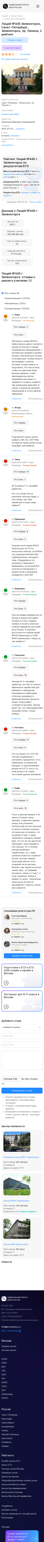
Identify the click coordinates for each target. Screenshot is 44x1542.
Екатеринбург (7, 1426)
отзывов (25, 54)
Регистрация (7, 1517)
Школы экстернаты (10, 1476)
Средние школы (8, 1346)
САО (3, 1370)
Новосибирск (7, 1422)
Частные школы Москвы (12, 1469)
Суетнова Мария (19, 916)
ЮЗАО (4, 1359)
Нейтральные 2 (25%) (15, 303)
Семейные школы (9, 1472)
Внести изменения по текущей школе (18, 1513)
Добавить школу (9, 1510)
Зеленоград (6, 1394)
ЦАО (3, 1390)
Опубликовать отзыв (22, 1090)
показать (20, 129)
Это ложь (19, 334)
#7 (13, 407)
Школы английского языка (13, 1484)
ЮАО (3, 1374)
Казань (4, 1430)
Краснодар (6, 1418)
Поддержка (6, 1506)
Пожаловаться (35, 398)
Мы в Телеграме (9, 1330)
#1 (13, 788)
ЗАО (3, 1378)
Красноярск (7, 1438)
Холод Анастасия (19, 929)
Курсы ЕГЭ (6, 1465)
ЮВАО (4, 1382)
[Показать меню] (37, 6)
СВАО (4, 1363)
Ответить (16, 398)
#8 (13, 314)
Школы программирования (13, 1488)
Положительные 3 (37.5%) (17, 298)
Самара (5, 1446)
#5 (13, 519)
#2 (13, 727)
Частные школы (8, 1350)
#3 (13, 655)
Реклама (5, 1527)
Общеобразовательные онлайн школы (19, 1480)
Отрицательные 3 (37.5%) (16, 308)
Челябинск (6, 1442)
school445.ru (7, 145)
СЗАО (4, 1386)
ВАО (3, 1366)
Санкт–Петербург (9, 1415)
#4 (13, 588)
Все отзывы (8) (11, 293)
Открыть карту (14, 40)
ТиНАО (4, 1398)
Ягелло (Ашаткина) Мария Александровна (25, 942)
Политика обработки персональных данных (19, 1320)
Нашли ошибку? (36, 202)
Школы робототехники (11, 1492)
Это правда (21, 327)
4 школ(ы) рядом (12, 48)
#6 (13, 459)
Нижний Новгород (10, 1434)
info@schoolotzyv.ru (11, 1327)
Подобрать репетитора (22, 956)
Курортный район (10, 114)
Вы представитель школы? (14, 59)
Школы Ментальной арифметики (16, 1496)
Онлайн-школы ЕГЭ (10, 1461)
